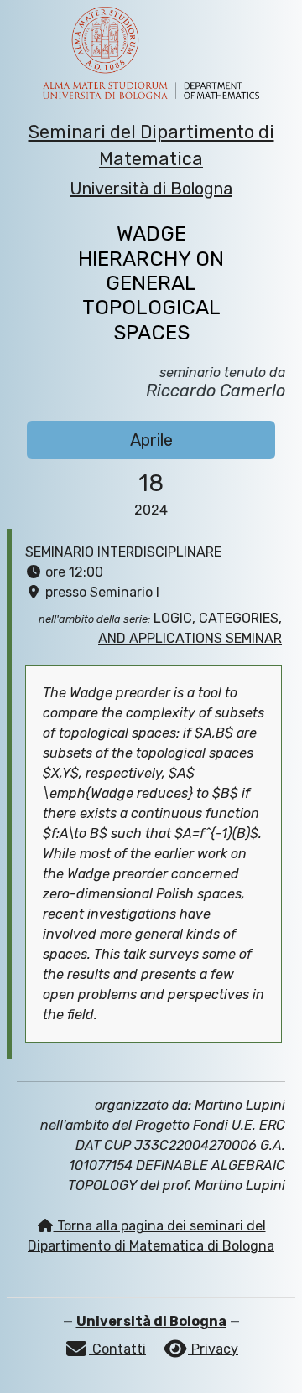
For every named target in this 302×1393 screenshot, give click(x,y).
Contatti (117, 1349)
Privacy (213, 1349)
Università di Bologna (151, 189)
